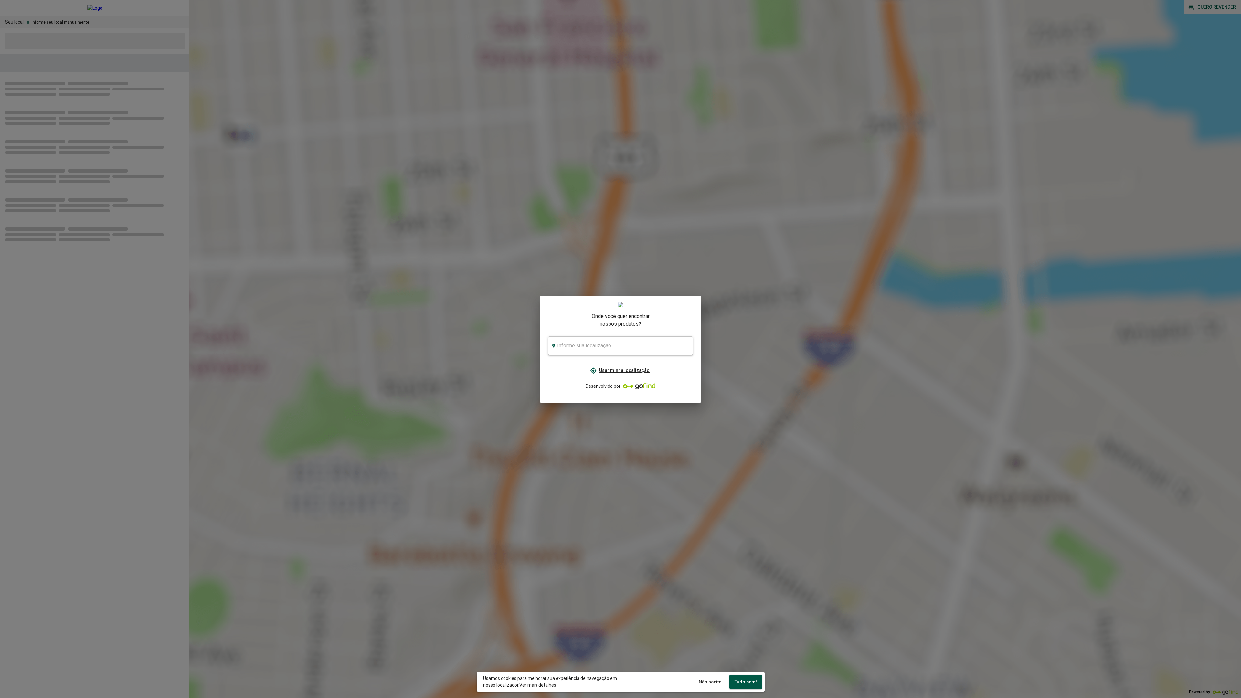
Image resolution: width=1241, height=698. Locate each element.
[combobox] (620, 345)
